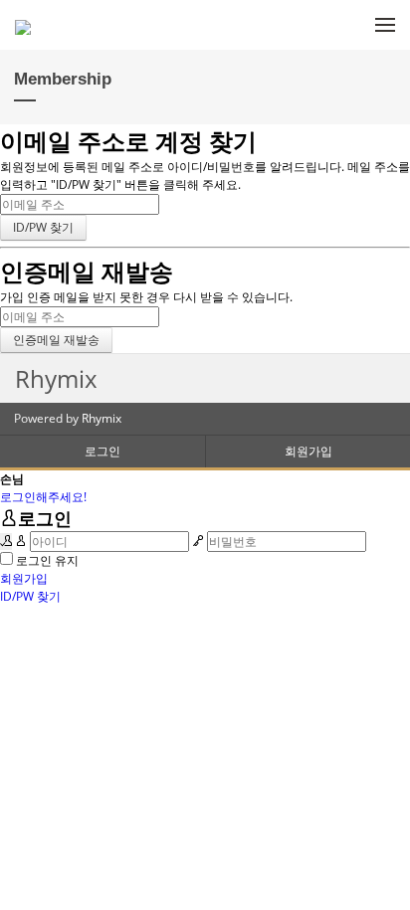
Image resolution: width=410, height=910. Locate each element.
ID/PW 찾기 (30, 596)
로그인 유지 (47, 560)
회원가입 (308, 451)
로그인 (102, 451)
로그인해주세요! (43, 496)
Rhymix (101, 418)
